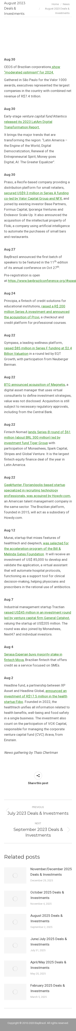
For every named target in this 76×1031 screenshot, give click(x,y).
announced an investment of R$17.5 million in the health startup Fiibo (35, 696)
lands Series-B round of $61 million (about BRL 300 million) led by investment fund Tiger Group (37, 437)
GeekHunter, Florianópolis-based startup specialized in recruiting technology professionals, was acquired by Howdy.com (37, 490)
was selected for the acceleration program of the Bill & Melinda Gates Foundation (36, 548)
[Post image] (15, 875)
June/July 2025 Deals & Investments (48, 941)
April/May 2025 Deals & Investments (48, 965)
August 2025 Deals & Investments (46, 918)
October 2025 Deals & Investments (47, 895)
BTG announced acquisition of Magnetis (34, 385)
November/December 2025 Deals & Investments (51, 871)
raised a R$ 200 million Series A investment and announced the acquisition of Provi (37, 311)
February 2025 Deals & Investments (47, 988)
